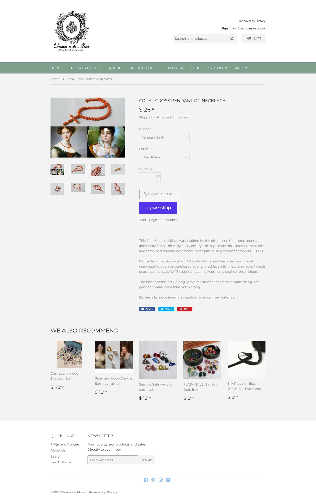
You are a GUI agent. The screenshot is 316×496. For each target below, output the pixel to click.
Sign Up (146, 460)
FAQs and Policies (144, 68)
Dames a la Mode (73, 492)
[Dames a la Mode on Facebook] (146, 480)
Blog (195, 68)
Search (56, 456)
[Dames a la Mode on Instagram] (161, 480)
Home (55, 68)
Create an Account (251, 28)
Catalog (114, 68)
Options (145, 129)
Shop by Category (83, 68)
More (240, 68)
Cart (256, 38)
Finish (143, 149)
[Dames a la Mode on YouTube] (168, 480)
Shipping (146, 117)
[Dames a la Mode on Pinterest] (153, 480)
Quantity (145, 169)
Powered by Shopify (103, 492)
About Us (176, 68)
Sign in (226, 28)
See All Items (61, 462)
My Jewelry (218, 68)
